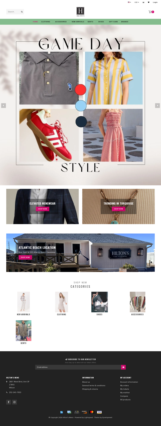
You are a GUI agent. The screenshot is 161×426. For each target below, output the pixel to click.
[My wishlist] (148, 2)
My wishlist (125, 393)
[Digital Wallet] (77, 412)
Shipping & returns (90, 389)
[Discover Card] (84, 412)
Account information (129, 382)
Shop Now (42, 209)
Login (155, 2)
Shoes (101, 22)
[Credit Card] (69, 412)
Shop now (118, 209)
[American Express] (62, 412)
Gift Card (113, 22)
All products (125, 400)
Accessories (61, 22)
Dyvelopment (107, 417)
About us (86, 382)
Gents (90, 22)
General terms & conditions (93, 385)
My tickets (124, 389)
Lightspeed (88, 417)
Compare (124, 396)
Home (35, 22)
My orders (124, 385)
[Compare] (143, 2)
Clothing (45, 22)
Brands (124, 22)
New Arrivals (78, 22)
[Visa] (99, 412)
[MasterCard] (92, 412)
